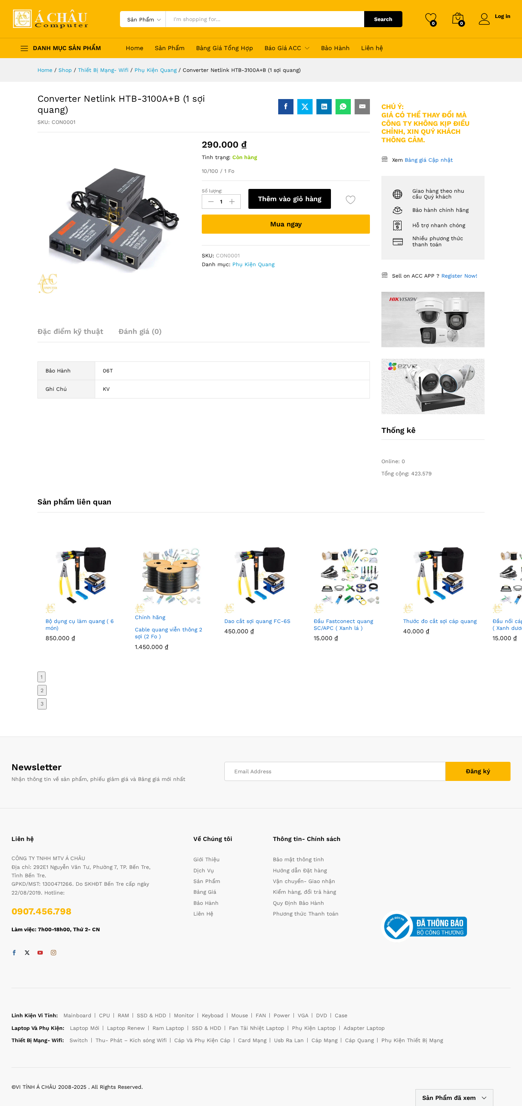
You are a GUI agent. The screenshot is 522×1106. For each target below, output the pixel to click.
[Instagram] (53, 953)
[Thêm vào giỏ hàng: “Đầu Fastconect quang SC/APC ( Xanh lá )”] (332, 608)
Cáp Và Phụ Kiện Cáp (202, 1040)
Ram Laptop (168, 1028)
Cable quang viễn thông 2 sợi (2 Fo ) (168, 632)
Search (383, 19)
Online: (391, 461)
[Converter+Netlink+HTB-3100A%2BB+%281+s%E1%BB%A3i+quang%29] (305, 106)
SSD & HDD (151, 1015)
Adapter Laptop (364, 1028)
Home (134, 48)
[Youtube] (40, 953)
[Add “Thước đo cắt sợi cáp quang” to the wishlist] (457, 608)
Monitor (184, 1015)
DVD (321, 1015)
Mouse (239, 1015)
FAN (261, 1015)
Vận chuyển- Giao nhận (304, 881)
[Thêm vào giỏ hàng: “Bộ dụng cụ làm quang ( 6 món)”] (64, 608)
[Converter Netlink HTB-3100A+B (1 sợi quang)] (285, 106)
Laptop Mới (84, 1028)
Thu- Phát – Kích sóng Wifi (131, 1040)
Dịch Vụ (203, 870)
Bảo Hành (335, 48)
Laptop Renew (126, 1028)
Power (282, 1015)
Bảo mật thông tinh (298, 859)
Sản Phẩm (170, 48)
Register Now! (459, 276)
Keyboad (213, 1015)
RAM (123, 1015)
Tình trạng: (216, 157)
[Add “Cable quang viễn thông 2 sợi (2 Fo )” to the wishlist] (189, 616)
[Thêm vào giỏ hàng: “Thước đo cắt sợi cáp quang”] (422, 608)
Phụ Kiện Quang (253, 264)
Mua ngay (286, 224)
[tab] (74, 335)
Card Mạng (252, 1040)
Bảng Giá (204, 892)
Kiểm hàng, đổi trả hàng (304, 892)
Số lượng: (212, 191)
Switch (79, 1040)
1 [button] (41, 677)
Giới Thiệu (206, 859)
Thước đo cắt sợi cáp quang (440, 621)
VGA (303, 1015)
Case (341, 1015)
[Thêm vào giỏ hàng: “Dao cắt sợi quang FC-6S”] (243, 608)
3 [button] (42, 704)
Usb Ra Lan (289, 1040)
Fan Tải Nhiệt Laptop (256, 1028)
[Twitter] (27, 953)
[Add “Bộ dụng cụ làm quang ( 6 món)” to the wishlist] (99, 608)
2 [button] (42, 690)
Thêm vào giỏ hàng (289, 199)
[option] (82, 596)
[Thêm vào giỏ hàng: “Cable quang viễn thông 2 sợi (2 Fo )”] (154, 616)
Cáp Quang (359, 1040)
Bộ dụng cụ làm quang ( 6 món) (79, 624)
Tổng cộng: (396, 473)
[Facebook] (14, 953)
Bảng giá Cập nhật (429, 160)
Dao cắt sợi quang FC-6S (257, 621)
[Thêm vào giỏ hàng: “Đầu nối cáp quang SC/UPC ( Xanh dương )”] (511, 608)
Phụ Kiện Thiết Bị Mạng (412, 1040)
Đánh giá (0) (140, 331)
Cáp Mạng (324, 1040)
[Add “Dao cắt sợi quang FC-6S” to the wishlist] (278, 608)
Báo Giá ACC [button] (282, 48)
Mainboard (77, 1015)
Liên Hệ (203, 914)
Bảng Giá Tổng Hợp (224, 48)
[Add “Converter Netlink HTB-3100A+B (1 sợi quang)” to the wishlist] (351, 199)
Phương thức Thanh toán (306, 914)
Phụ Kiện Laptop (314, 1028)
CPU (104, 1015)
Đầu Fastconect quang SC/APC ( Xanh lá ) (343, 624)
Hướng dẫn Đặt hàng (300, 870)
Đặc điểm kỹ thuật (70, 331)
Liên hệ (372, 48)
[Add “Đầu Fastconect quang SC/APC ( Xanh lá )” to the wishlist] (368, 608)
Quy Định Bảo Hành (298, 903)
